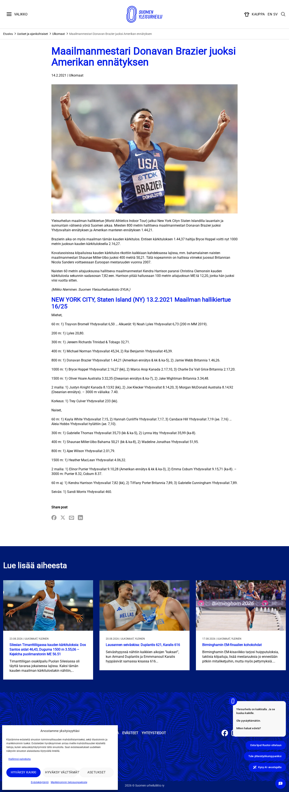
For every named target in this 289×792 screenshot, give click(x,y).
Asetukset (96, 772)
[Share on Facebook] (53, 518)
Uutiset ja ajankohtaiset (32, 34)
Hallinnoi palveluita (19, 759)
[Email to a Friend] (71, 518)
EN (270, 14)
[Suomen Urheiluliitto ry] (144, 14)
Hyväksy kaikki (23, 772)
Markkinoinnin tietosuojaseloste (69, 782)
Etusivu (8, 34)
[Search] (283, 14)
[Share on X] (62, 518)
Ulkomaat (58, 34)
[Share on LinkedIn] (80, 518)
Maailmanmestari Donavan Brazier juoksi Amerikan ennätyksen (110, 34)
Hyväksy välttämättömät (61, 772)
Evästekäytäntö (40, 782)
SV (275, 14)
